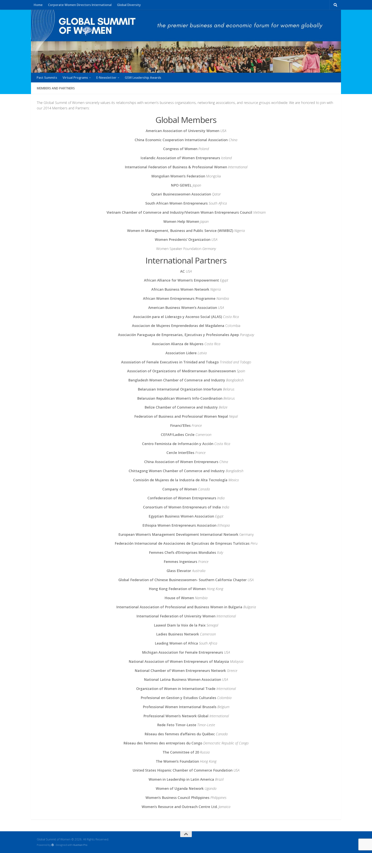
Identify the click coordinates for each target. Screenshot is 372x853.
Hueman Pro (80, 845)
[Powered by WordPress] (52, 845)
